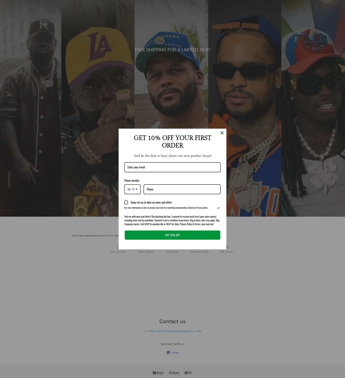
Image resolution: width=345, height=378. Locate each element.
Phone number (131, 180)
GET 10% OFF (172, 235)
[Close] (222, 133)
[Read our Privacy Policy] (218, 208)
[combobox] (132, 189)
